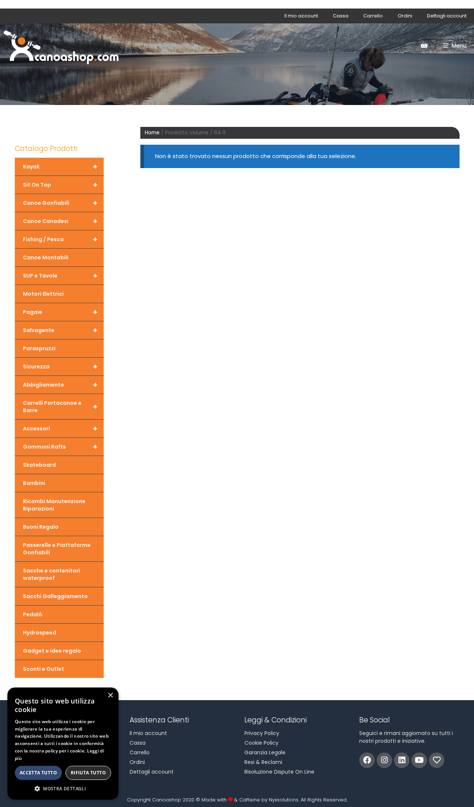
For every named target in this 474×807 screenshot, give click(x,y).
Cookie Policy (261, 743)
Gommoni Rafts (60, 447)
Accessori (60, 428)
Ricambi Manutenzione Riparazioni (54, 505)
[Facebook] (367, 760)
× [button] (110, 695)
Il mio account (301, 15)
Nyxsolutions (283, 799)
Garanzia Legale (265, 752)
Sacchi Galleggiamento (55, 596)
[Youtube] (419, 760)
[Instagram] (384, 760)
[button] (63, 788)
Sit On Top (60, 185)
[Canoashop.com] (61, 45)
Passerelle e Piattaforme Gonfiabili (57, 548)
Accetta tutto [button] (38, 773)
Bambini (34, 483)
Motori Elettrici (43, 294)
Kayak (60, 166)
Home (152, 132)
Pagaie (60, 312)
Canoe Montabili (46, 257)
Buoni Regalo (41, 527)
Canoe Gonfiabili (60, 203)
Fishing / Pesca (60, 239)
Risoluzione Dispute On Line (279, 771)
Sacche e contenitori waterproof (51, 574)
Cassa (340, 15)
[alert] (62, 744)
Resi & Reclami (263, 762)
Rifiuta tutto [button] (88, 773)
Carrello (373, 15)
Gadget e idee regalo (52, 651)
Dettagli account (447, 15)
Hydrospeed (39, 632)
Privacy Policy (261, 733)
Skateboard (39, 465)
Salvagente (60, 330)
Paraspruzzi (39, 348)
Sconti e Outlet (43, 669)
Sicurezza (60, 366)
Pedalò (32, 614)
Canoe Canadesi (60, 221)
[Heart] (436, 760)
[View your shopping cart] (424, 45)
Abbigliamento (60, 385)
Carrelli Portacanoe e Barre (60, 406)
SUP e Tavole (60, 275)
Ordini (405, 15)
